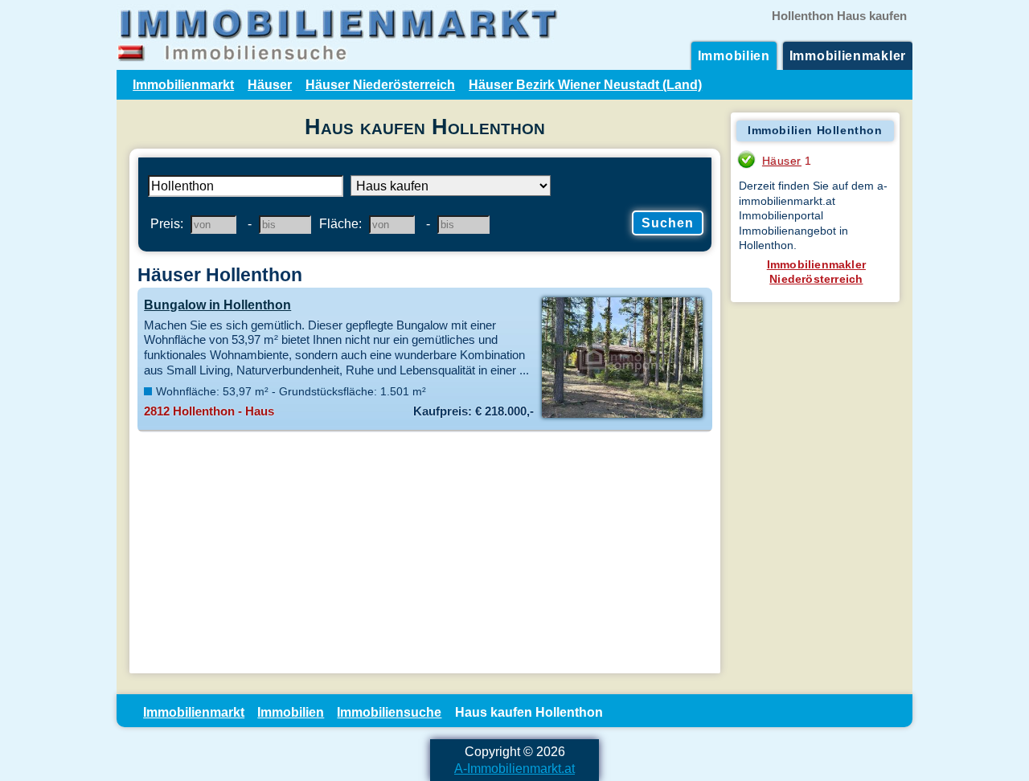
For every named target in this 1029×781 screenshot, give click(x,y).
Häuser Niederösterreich (380, 84)
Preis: (166, 223)
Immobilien (734, 55)
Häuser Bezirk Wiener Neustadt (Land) (585, 84)
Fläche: (340, 223)
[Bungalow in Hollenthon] (622, 416)
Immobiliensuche (389, 712)
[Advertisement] (424, 552)
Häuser (270, 84)
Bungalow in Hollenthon (217, 304)
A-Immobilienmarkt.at (514, 768)
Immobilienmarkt (183, 84)
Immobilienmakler (847, 55)
